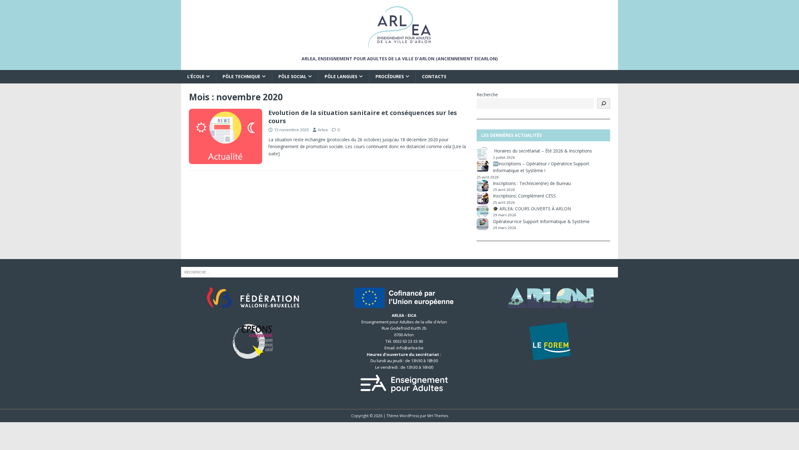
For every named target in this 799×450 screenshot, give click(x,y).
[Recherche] (603, 103)
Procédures (389, 76)
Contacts (434, 76)
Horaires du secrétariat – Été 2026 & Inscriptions (543, 151)
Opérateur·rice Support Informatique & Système (541, 221)
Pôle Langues (341, 76)
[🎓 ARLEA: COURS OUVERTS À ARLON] (482, 211)
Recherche (487, 95)
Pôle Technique (241, 76)
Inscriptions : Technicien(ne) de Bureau (532, 183)
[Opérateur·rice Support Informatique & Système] (482, 224)
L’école (195, 76)
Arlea (323, 129)
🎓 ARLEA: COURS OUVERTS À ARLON (532, 209)
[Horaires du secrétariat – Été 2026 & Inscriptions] (482, 153)
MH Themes (437, 415)
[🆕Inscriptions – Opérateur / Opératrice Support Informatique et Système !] (482, 166)
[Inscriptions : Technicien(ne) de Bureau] (482, 186)
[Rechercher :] (399, 272)
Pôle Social (292, 76)
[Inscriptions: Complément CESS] (482, 198)
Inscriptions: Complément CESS (524, 196)
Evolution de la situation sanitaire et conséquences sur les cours (362, 116)
